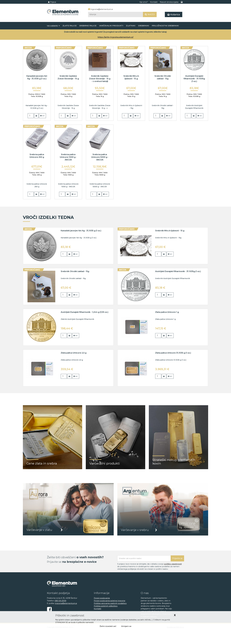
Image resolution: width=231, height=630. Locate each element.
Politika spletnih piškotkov (106, 606)
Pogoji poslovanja (102, 598)
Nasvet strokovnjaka (169, 2)
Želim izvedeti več (108, 626)
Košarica (175, 14)
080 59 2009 (60, 601)
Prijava (53, 2)
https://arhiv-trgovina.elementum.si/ (115, 37)
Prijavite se (177, 558)
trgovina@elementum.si (101, 9)
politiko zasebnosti (173, 564)
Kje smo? (144, 2)
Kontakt (153, 2)
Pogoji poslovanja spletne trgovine (109, 601)
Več (43, 116)
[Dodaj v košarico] (36, 115)
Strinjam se (126, 626)
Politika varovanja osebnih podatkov (110, 603)
